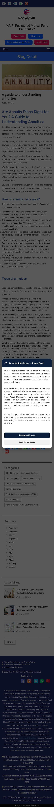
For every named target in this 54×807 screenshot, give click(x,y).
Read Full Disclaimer (27, 442)
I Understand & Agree (27, 435)
